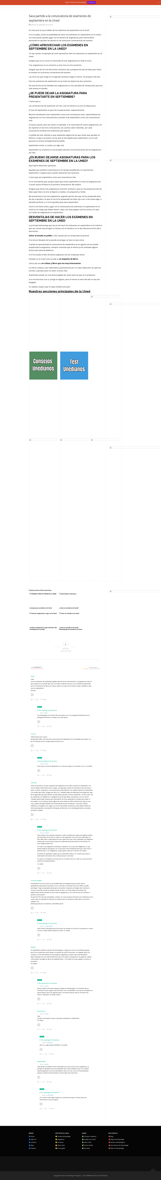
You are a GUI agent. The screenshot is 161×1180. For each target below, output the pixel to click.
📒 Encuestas (59, 1142)
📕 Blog (110, 1136)
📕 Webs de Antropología (116, 1148)
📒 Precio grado (60, 1148)
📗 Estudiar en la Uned (89, 1139)
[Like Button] (30, 585)
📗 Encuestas (86, 1148)
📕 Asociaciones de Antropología (118, 1145)
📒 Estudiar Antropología (62, 1136)
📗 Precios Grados (87, 1145)
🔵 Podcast (32, 1148)
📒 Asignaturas (59, 1139)
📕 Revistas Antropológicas (116, 1142)
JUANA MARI (50, 1095)
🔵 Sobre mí (32, 1139)
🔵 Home (31, 1136)
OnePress (89, 1175)
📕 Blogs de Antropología (116, 1139)
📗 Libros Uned (86, 1142)
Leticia (46, 764)
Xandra (47, 986)
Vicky (46, 713)
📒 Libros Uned (60, 1145)
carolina (47, 833)
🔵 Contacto (32, 1142)
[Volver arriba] (153, 1171)
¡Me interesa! (91, 2)
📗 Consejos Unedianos (89, 1136)
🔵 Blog (31, 1145)
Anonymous (50, 1042)
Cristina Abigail (49, 926)
